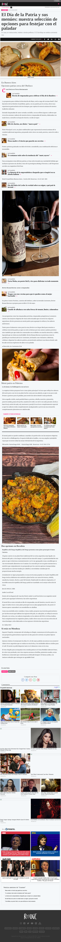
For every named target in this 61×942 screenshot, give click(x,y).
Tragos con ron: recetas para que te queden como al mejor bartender (30, 295)
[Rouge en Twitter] (28, 923)
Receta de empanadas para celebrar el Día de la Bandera (33, 96)
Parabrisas (48, 928)
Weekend (41, 928)
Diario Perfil (8, 928)
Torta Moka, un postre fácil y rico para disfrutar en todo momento (33, 281)
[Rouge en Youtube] (32, 923)
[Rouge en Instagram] (21, 923)
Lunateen (35, 931)
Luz (26, 931)
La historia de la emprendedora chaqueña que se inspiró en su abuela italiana (31, 173)
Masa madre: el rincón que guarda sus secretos (26, 141)
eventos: (4, 671)
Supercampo (56, 928)
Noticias (15, 928)
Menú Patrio (12, 671)
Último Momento (6, 7)
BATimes (42, 931)
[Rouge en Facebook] (24, 923)
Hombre (35, 928)
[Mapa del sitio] (40, 923)
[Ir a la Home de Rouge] (30, 916)
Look (21, 931)
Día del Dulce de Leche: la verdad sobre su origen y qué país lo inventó (31, 186)
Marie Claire (22, 928)
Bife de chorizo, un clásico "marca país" (23, 124)
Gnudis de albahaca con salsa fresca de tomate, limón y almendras (33, 309)
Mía (30, 931)
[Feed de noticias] (36, 923)
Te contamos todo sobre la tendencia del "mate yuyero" (29, 155)
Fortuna (29, 928)
